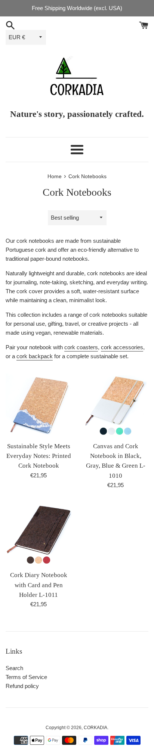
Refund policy (22, 686)
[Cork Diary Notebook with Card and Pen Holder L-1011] (38, 534)
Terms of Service (26, 677)
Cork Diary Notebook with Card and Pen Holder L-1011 (38, 584)
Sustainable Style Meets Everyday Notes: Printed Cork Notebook (38, 456)
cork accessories (122, 347)
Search (14, 668)
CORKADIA (95, 727)
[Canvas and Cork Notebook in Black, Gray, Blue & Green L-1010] (115, 405)
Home (54, 176)
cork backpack (34, 356)
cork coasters (81, 347)
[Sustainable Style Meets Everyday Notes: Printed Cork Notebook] (38, 405)
